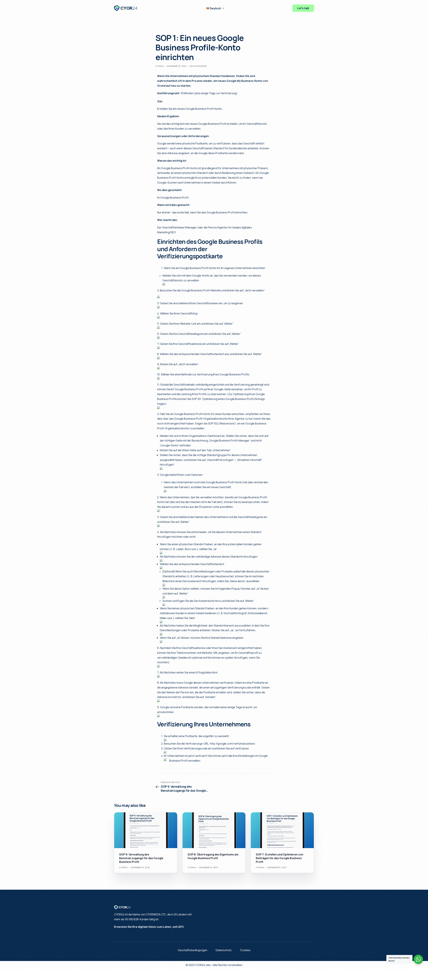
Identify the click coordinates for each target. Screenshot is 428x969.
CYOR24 (159, 66)
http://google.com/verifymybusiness (232, 743)
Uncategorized (198, 66)
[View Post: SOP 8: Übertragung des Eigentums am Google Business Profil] (214, 830)
